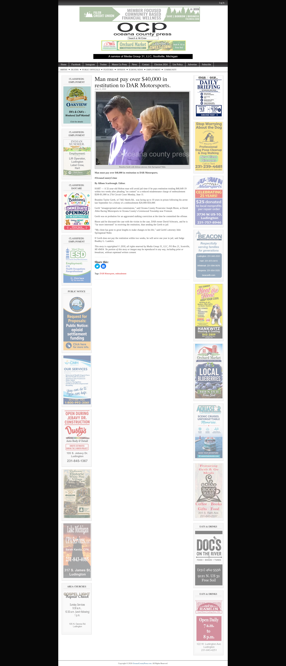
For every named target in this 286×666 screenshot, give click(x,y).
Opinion (121, 70)
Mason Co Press (119, 64)
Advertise (192, 64)
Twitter (103, 64)
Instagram (90, 64)
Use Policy (178, 64)
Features (108, 70)
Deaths (75, 70)
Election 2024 (160, 64)
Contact (145, 64)
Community (170, 70)
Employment (153, 70)
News (134, 64)
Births (63, 70)
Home (63, 64)
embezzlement (120, 274)
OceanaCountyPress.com (142, 663)
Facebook (76, 64)
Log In (221, 3)
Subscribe (206, 64)
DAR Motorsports (107, 274)
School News (136, 70)
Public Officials (91, 70)
